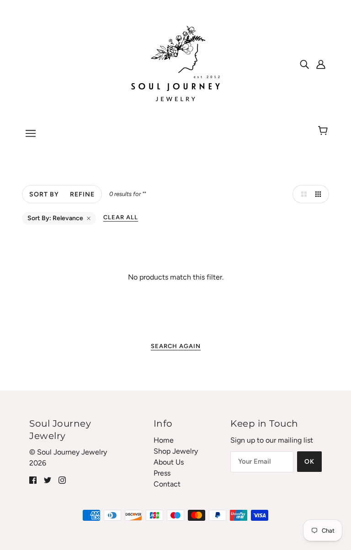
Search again (176, 346)
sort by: (55, 218)
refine (82, 194)
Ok (309, 461)
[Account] (321, 64)
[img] (304, 64)
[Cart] (324, 131)
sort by (44, 194)
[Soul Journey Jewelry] (175, 63)
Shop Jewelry (176, 451)
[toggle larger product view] (301, 194)
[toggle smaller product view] (320, 194)
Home (164, 440)
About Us (169, 462)
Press (162, 473)
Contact (167, 484)
